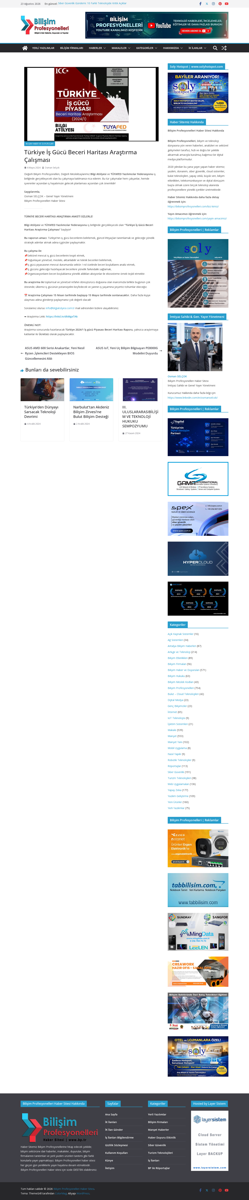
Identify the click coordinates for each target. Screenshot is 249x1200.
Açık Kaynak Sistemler (180, 634)
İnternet (172, 712)
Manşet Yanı (175, 742)
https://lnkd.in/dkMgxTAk (62, 316)
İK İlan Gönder (114, 1129)
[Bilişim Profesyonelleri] (60, 1113)
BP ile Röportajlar (159, 1168)
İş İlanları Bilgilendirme (119, 1137)
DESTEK (78, 1169)
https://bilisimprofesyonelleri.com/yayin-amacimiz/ (197, 218)
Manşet (172, 736)
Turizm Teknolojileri (179, 778)
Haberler (95, 48)
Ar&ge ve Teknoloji (179, 652)
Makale (172, 730)
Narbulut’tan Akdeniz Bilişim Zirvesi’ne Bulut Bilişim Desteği (91, 412)
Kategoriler (144, 48)
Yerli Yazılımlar (43, 48)
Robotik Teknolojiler (179, 760)
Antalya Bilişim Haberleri (182, 646)
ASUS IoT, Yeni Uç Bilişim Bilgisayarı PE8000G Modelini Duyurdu (127, 350)
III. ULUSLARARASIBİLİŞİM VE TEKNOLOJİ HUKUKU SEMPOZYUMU (140, 416)
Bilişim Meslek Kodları (180, 682)
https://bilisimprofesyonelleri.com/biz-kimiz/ (193, 206)
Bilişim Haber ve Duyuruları (40, 143)
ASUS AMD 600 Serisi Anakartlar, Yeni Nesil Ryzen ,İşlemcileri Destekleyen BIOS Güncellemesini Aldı (54, 353)
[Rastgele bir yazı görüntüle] (224, 48)
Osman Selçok (52, 167)
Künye (109, 1160)
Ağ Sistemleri (175, 640)
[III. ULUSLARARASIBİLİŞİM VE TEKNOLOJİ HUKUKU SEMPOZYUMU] (140, 381)
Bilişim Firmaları (71, 48)
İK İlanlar (195, 48)
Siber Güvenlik (176, 772)
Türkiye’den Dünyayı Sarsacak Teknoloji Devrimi (41, 412)
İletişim (109, 1168)
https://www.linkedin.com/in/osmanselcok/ (193, 397)
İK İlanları (111, 1122)
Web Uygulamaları (178, 784)
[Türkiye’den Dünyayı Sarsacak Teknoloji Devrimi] (42, 381)
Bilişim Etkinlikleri (178, 658)
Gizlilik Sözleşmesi (116, 1145)
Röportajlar (174, 766)
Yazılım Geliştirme (178, 796)
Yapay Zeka (174, 790)
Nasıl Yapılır (174, 754)
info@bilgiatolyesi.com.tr (60, 308)
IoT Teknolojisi (176, 718)
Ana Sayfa (111, 1114)
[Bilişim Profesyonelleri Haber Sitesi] (25, 48)
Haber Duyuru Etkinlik (162, 1137)
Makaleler (119, 48)
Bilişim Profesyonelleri (181, 688)
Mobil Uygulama (177, 748)
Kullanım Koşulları (116, 1153)
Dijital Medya (175, 700)
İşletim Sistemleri (178, 724)
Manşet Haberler (158, 1129)
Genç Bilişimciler (177, 706)
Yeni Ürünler (175, 802)
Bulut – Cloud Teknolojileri (183, 694)
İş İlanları (153, 1160)
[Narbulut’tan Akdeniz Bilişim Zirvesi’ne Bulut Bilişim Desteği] (91, 381)
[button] (104, 48)
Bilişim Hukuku (176, 676)
